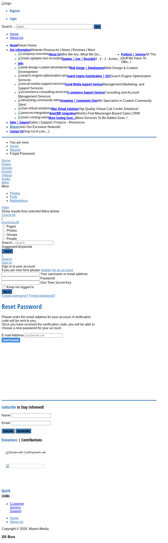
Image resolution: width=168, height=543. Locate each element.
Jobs (20, 63)
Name (6, 415)
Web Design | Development (87, 68)
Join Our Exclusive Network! (39, 127)
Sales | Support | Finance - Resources (57, 122)
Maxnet (14, 127)
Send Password (10, 340)
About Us (16, 38)
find (97, 26)
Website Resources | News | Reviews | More (63, 50)
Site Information (20, 50)
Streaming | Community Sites (79, 100)
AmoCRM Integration (62, 113)
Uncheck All (10, 222)
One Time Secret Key (55, 282)
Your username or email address (63, 274)
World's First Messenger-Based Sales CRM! (108, 113)
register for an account (57, 270)
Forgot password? (42, 295)
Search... (8, 242)
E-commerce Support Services (85, 92)
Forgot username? (15, 295)
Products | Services (133, 54)
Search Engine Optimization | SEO (88, 76)
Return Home (27, 45)
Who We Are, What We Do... (80, 54)
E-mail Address (13, 335)
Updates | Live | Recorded (78, 59)
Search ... (8, 26)
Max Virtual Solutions (65, 109)
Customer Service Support (17, 507)
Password (47, 278)
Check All (9, 215)
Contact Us (16, 131)
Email (6, 423)
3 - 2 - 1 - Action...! (108, 59)
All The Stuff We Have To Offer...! (138, 58)
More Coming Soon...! (62, 118)
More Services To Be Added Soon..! (101, 118)
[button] (48, 183)
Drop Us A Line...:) (36, 131)
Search (7, 251)
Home (14, 34)
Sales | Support (20, 122)
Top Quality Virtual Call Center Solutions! (108, 109)
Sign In (6, 291)
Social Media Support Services (84, 84)
